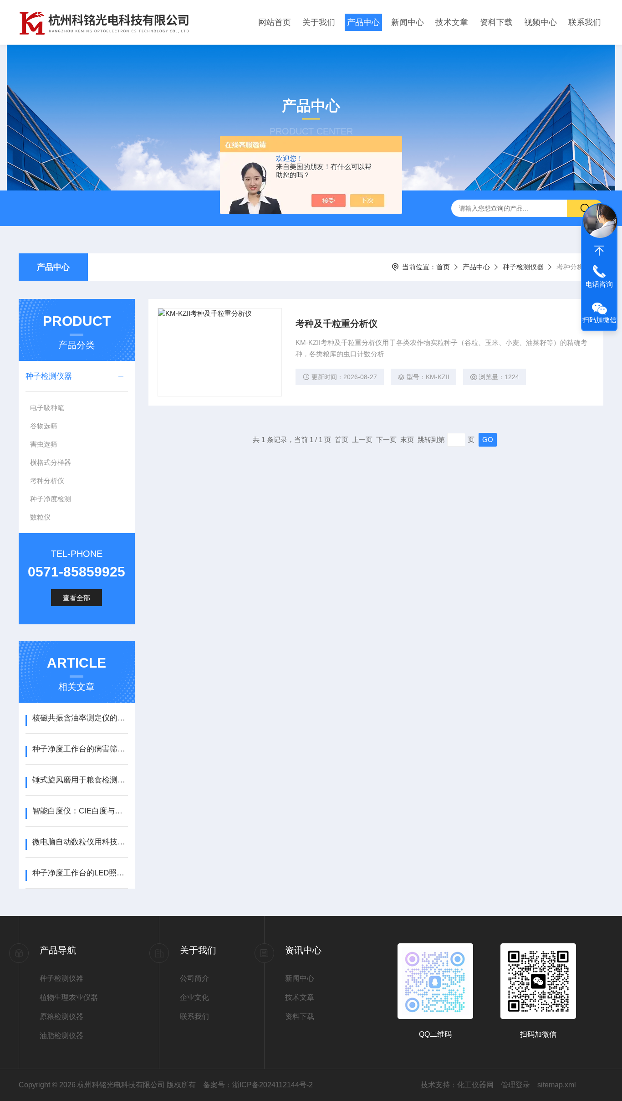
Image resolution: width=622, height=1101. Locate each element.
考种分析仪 (47, 480)
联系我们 (584, 22)
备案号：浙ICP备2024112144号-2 (258, 1085)
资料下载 (496, 22)
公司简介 (194, 978)
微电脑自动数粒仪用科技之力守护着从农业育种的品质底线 (79, 842)
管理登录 (515, 1085)
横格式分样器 (50, 462)
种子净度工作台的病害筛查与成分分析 (79, 749)
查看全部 (76, 598)
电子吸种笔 (47, 408)
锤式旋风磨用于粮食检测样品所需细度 (79, 780)
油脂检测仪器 (61, 1035)
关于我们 (318, 22)
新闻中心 (407, 22)
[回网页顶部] (599, 251)
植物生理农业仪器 (69, 997)
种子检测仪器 (523, 267)
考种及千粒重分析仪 (336, 324)
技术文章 (451, 22)
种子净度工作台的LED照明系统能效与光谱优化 (79, 873)
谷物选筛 (43, 426)
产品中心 (363, 22)
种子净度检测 (50, 499)
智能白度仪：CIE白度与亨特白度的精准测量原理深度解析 (79, 811)
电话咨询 (599, 284)
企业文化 (194, 997)
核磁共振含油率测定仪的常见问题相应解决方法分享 (79, 718)
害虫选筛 (43, 444)
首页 (443, 267)
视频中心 (540, 22)
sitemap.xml (556, 1085)
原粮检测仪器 (61, 1016)
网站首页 (274, 22)
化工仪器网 (475, 1085)
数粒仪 (40, 517)
